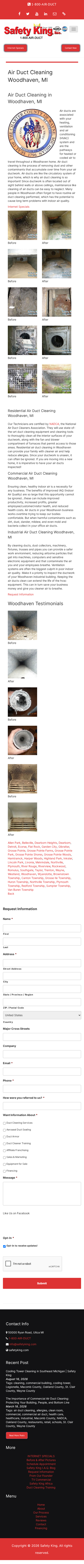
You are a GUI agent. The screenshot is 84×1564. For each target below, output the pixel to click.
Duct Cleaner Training (18, 1143)
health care (56, 1414)
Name (8, 918)
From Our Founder (41, 1475)
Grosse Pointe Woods (57, 854)
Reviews (41, 1520)
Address (10, 954)
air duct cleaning (24, 1410)
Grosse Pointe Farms (40, 850)
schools (57, 1422)
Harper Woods (33, 858)
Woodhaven (28, 874)
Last (5, 947)
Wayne (59, 870)
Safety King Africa (41, 1483)
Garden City (49, 846)
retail (47, 1422)
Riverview (44, 866)
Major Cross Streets (16, 1028)
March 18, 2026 (16, 1406)
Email (8, 1063)
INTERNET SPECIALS (41, 1456)
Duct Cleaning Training (41, 1487)
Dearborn (65, 842)
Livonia (29, 862)
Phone (8, 1080)
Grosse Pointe (16, 850)
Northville (57, 862)
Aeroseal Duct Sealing (18, 1129)
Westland (14, 874)
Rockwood (58, 866)
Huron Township (18, 881)
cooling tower (61, 1383)
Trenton (49, 870)
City (5, 981)
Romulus (13, 870)
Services (41, 1516)
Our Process (41, 1512)
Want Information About (20, 1115)
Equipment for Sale (16, 1163)
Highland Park (53, 858)
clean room (56, 1410)
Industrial (27, 1418)
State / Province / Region (18, 994)
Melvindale (42, 862)
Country (8, 1022)
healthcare (12, 1418)
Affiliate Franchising (17, 1150)
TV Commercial (41, 1479)
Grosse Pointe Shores (28, 854)
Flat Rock (34, 846)
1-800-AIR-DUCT (20, 1338)
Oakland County (53, 1386)
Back (11, 893)
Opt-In (8, 1237)
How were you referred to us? (24, 1097)
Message (10, 1177)
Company (9, 1045)
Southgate (26, 870)
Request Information (21, 594)
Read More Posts (16, 1435)
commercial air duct (34, 1414)
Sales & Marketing (16, 1157)
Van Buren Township (21, 889)
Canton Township (32, 878)
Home (41, 1504)
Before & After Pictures (41, 1460)
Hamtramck (15, 858)
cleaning (19, 1383)
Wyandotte (45, 874)
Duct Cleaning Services (19, 1122)
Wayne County (26, 1390)
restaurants (35, 1422)
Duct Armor (12, 1136)
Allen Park (14, 842)
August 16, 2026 (17, 1379)
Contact (41, 1524)
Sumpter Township (58, 885)
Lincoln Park (15, 862)
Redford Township (33, 885)
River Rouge (29, 866)
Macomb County (30, 1386)
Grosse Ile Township (58, 878)
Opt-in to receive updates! (22, 1245)
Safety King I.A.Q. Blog (41, 1467)
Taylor (39, 870)
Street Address (12, 968)
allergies (42, 1410)
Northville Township (42, 881)
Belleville (27, 842)
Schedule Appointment (41, 1464)
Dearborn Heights (46, 842)
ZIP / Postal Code (13, 1007)
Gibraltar (63, 846)
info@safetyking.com (22, 1344)
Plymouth (14, 866)
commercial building (39, 1383)
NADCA (54, 423)
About (41, 1508)
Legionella (12, 1386)
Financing (11, 1170)
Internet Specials (18, 206)
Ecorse (22, 846)
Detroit (12, 846)
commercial (13, 1414)
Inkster (67, 858)
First (6, 934)
